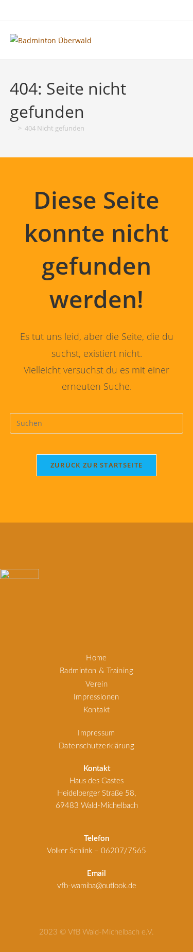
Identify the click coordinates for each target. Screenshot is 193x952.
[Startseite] (12, 128)
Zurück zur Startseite (96, 465)
